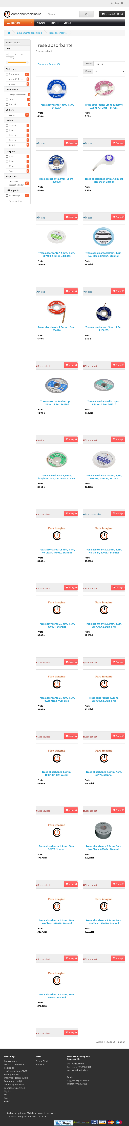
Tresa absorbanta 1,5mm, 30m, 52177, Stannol (57, 848)
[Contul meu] (117, 3)
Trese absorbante (58, 32)
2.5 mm (12, 140)
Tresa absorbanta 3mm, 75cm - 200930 (57, 180)
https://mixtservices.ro (45, 1113)
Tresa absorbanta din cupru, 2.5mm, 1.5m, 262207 (56, 403)
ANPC (7, 1101)
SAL (6, 1097)
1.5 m (11, 156)
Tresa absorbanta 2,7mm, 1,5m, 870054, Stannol (56, 625)
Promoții (54, 22)
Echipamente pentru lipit (29, 32)
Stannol (12, 104)
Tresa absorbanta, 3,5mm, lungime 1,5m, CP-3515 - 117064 (56, 477)
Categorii (14, 23)
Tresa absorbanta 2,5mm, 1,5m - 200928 (56, 329)
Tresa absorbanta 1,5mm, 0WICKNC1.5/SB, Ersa (104, 699)
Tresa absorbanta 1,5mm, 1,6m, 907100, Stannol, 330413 (56, 254)
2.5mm (12, 144)
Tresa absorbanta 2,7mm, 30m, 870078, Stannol (57, 996)
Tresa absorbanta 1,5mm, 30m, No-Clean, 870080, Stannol (104, 922)
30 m (11, 166)
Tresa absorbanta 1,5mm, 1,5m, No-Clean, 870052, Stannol (56, 551)
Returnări (40, 1064)
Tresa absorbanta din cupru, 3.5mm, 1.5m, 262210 (104, 403)
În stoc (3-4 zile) (16, 79)
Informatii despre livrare (16, 1077)
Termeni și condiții (13, 1081)
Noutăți (41, 22)
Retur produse (11, 1074)
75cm (11, 170)
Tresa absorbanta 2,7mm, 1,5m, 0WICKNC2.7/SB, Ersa (56, 699)
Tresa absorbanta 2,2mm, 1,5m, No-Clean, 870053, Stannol (103, 551)
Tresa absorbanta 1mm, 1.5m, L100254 (56, 106)
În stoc (12, 83)
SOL (6, 1094)
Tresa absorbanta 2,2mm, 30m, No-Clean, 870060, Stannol (57, 922)
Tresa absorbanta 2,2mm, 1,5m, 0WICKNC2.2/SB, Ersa (103, 625)
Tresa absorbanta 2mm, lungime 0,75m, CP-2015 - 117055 (104, 106)
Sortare (88, 63)
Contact (67, 22)
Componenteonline (18, 94)
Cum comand (10, 1061)
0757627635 (81, 1083)
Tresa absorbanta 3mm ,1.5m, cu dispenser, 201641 (104, 180)
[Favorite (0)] (122, 3)
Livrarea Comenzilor (14, 1064)
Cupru (11, 114)
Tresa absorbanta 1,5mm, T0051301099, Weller (56, 773)
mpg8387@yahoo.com (78, 1080)
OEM (11, 99)
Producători (42, 1061)
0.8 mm (12, 125)
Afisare (88, 71)
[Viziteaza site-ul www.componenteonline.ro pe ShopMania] (63, 1122)
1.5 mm (12, 135)
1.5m (11, 161)
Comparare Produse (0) (49, 64)
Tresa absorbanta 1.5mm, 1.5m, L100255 (103, 329)
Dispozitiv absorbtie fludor (16, 183)
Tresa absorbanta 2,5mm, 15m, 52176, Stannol (104, 773)
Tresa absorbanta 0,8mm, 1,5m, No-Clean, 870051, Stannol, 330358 (103, 254)
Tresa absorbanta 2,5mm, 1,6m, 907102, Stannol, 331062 (103, 477)
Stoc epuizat (14, 74)
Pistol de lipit (14, 195)
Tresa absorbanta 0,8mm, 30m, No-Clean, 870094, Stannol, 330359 (104, 848)
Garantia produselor (14, 1084)
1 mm (11, 130)
